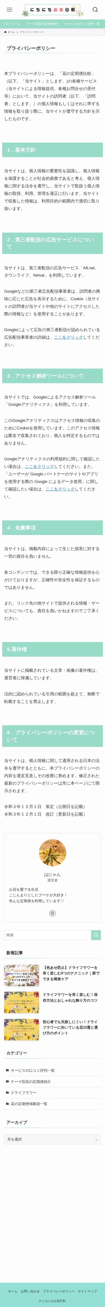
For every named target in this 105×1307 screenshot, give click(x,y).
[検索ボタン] (95, 9)
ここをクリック (68, 337)
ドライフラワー (23, 1092)
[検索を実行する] (96, 935)
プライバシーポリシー (59, 1291)
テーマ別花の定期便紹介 (31, 1082)
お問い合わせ (30, 1291)
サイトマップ (87, 1291)
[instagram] (52, 913)
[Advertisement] (52, 1206)
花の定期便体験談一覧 (29, 1104)
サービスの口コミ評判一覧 (33, 1070)
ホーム (13, 1291)
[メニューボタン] (9, 9)
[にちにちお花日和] (52, 9)
